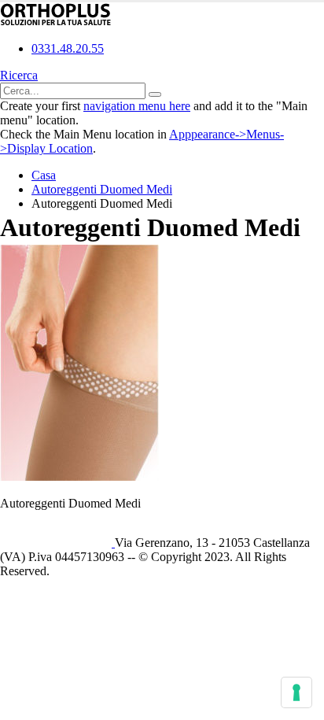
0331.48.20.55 (67, 48)
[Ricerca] (155, 94)
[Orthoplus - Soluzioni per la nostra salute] (56, 21)
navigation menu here (136, 106)
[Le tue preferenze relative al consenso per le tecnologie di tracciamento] (296, 692)
